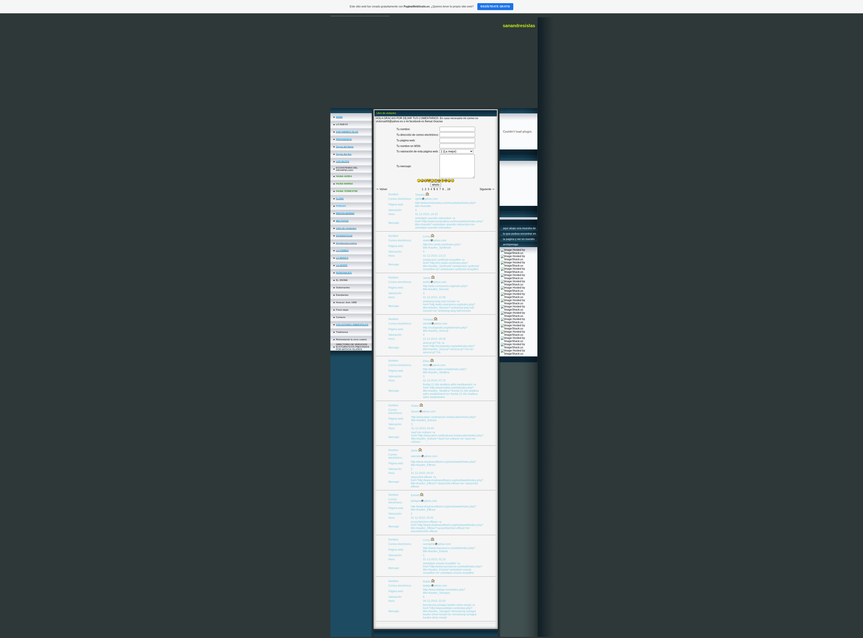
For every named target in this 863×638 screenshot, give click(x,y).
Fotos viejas (342, 310)
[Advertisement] (433, 74)
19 (448, 189)
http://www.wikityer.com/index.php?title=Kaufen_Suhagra (444, 591)
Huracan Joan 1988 (346, 302)
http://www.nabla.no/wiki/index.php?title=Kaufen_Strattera (445, 371)
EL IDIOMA (342, 280)
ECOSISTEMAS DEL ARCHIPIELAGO (347, 169)
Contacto (340, 317)
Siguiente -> (487, 189)
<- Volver (381, 189)
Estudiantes (342, 295)
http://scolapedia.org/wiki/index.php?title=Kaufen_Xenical (445, 329)
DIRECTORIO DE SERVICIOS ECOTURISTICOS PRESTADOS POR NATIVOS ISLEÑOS (352, 347)
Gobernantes (343, 287)
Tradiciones (342, 332)
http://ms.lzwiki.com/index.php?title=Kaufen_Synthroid (442, 246)
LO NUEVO (342, 124)
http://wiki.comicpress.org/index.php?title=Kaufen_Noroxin (445, 288)
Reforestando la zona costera (351, 339)
